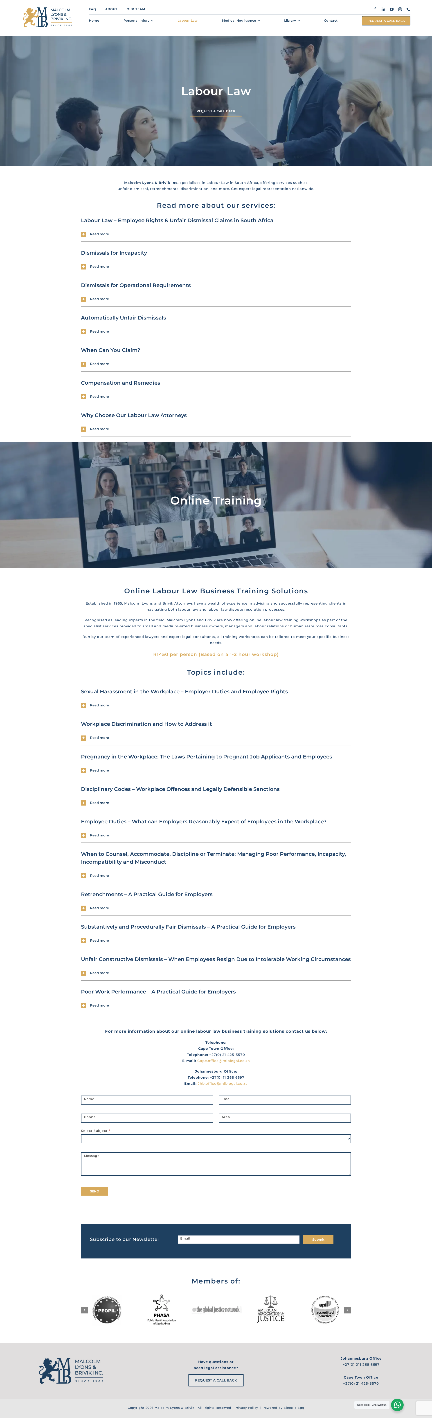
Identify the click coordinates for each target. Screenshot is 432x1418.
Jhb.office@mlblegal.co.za (223, 1083)
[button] (216, 234)
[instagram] (400, 9)
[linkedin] (383, 9)
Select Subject (95, 1131)
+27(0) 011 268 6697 (361, 1364)
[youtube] (392, 9)
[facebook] (375, 9)
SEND (94, 1191)
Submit (318, 1240)
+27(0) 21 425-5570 (361, 1383)
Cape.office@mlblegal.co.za (223, 1061)
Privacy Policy (246, 1407)
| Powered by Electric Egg (281, 1407)
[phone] (408, 9)
